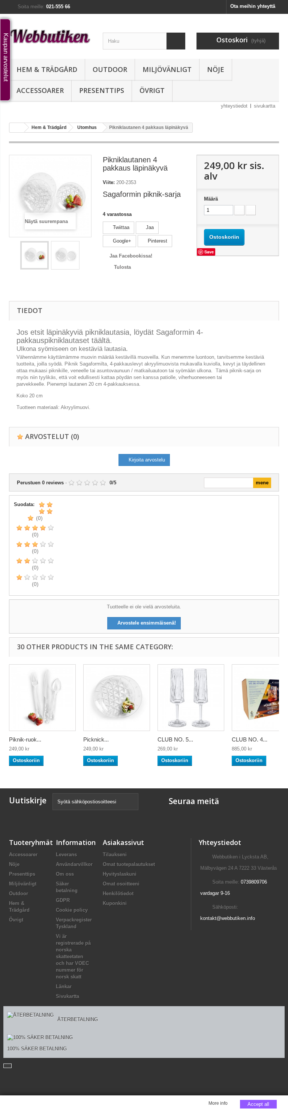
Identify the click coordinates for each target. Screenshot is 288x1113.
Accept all (258, 1104)
